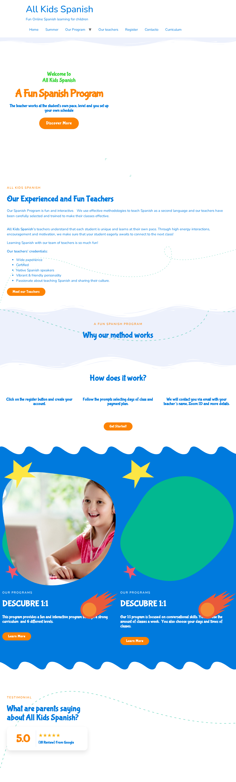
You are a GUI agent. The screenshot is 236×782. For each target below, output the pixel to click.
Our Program (75, 29)
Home (33, 29)
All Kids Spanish (59, 9)
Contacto (151, 29)
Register (131, 29)
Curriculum (173, 29)
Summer (51, 29)
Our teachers (108, 29)
